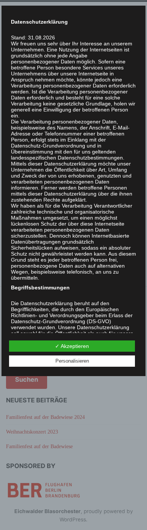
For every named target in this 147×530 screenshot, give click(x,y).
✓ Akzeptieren (72, 346)
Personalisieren (72, 361)
